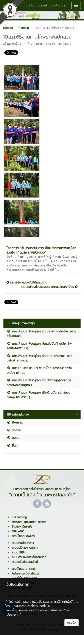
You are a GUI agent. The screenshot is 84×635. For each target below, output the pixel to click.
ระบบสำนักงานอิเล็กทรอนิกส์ (29, 557)
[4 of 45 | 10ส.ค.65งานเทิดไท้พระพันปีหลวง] (40, 158)
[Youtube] (46, 503)
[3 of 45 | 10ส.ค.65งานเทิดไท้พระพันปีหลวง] (40, 131)
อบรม (15, 437)
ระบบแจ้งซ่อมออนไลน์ (25, 562)
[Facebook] (37, 503)
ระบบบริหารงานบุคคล (25, 547)
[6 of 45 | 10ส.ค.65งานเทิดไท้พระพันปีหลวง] (40, 212)
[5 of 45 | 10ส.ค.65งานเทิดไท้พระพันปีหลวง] (40, 185)
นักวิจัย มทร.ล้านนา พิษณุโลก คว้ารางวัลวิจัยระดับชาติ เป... (39, 370)
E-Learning (19, 517)
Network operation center (29, 522)
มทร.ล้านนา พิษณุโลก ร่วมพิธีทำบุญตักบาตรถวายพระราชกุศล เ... (39, 382)
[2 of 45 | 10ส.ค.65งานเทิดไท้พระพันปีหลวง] (40, 104)
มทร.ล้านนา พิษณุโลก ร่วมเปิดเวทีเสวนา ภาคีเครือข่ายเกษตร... (39, 358)
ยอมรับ (71, 622)
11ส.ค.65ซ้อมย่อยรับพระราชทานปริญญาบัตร (48, 287)
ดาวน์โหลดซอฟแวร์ (23, 536)
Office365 (18, 531)
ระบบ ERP (18, 552)
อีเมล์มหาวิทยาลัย (22, 526)
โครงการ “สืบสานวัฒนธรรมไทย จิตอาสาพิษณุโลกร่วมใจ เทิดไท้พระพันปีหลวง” (41, 250)
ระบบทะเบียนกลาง (23, 543)
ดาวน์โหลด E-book (24, 569)
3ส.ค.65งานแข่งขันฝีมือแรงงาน (28, 282)
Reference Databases (26, 573)
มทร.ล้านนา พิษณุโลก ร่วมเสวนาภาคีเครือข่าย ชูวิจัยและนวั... (41, 333)
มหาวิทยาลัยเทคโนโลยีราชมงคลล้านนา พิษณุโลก (35, 5)
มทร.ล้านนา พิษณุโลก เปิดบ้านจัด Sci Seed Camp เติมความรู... (38, 394)
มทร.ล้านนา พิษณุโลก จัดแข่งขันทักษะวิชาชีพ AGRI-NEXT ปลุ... (39, 345)
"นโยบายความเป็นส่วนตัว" (50, 610)
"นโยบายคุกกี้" (13, 614)
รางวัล (16, 430)
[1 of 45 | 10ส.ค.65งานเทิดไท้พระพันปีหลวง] (40, 77)
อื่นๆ (14, 445)
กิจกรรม (17, 422)
